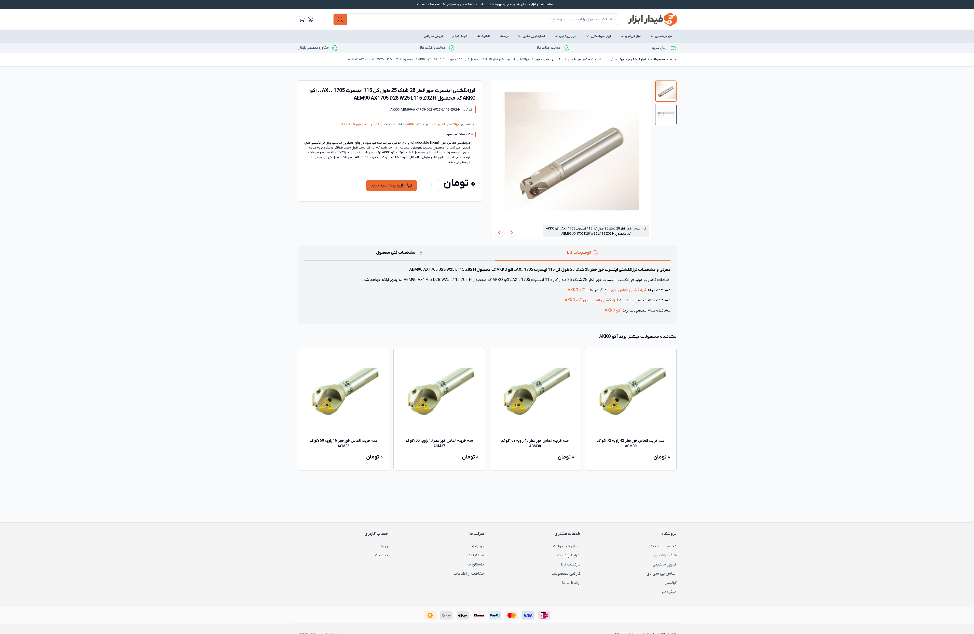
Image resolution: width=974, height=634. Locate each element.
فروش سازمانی (433, 36)
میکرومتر (669, 592)
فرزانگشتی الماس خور (445, 124)
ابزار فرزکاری (633, 36)
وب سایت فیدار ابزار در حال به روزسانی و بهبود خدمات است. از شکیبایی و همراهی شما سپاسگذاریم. (489, 4)
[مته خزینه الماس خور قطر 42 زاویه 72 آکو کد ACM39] (630, 393)
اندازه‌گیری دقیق (534, 36)
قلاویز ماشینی (664, 564)
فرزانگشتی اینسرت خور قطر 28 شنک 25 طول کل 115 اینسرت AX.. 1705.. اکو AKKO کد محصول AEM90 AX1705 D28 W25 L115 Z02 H (439, 59)
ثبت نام (381, 555)
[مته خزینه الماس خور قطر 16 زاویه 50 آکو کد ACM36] (343, 393)
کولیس (671, 582)
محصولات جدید (663, 546)
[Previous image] (511, 232)
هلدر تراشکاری (665, 555)
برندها (504, 36)
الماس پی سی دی (662, 573)
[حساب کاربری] (310, 19)
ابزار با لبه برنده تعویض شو (590, 59)
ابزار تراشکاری (664, 36)
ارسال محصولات (566, 546)
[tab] (666, 91)
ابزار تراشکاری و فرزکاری (630, 59)
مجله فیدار (460, 36)
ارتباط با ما (571, 582)
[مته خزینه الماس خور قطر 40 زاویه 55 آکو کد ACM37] (439, 393)
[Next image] (499, 232)
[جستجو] (340, 19)
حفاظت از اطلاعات (469, 573)
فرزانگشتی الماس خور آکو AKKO (363, 124)
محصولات (658, 59)
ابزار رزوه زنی (567, 36)
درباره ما (477, 546)
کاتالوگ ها (483, 36)
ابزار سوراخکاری (601, 36)
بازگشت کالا (570, 564)
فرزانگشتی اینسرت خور (550, 59)
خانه (673, 59)
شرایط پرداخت (568, 555)
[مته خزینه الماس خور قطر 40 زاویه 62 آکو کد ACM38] (535, 393)
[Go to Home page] (652, 19)
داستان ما (475, 564)
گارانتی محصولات (566, 573)
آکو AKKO (413, 124)
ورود (384, 546)
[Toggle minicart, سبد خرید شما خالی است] (302, 19)
